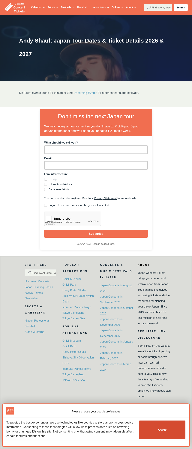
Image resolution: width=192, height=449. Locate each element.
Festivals (66, 7)
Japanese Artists (59, 189)
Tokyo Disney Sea (73, 318)
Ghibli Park (69, 284)
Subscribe (96, 233)
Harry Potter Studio (74, 290)
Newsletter (31, 298)
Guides (116, 7)
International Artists (60, 184)
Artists (51, 7)
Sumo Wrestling (34, 331)
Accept (162, 429)
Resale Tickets (34, 292)
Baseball (82, 7)
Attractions (99, 7)
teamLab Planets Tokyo (76, 307)
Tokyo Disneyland (73, 312)
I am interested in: (56, 174)
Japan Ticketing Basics (39, 287)
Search (180, 7)
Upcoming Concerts (37, 281)
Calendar (36, 7)
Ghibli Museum (71, 279)
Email (48, 158)
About (129, 7)
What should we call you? (61, 142)
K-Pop (52, 179)
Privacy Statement (105, 198)
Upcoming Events (85, 92)
